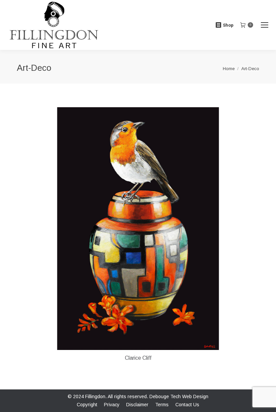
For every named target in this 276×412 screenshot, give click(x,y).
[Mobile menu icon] (264, 25)
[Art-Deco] (138, 228)
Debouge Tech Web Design (178, 396)
